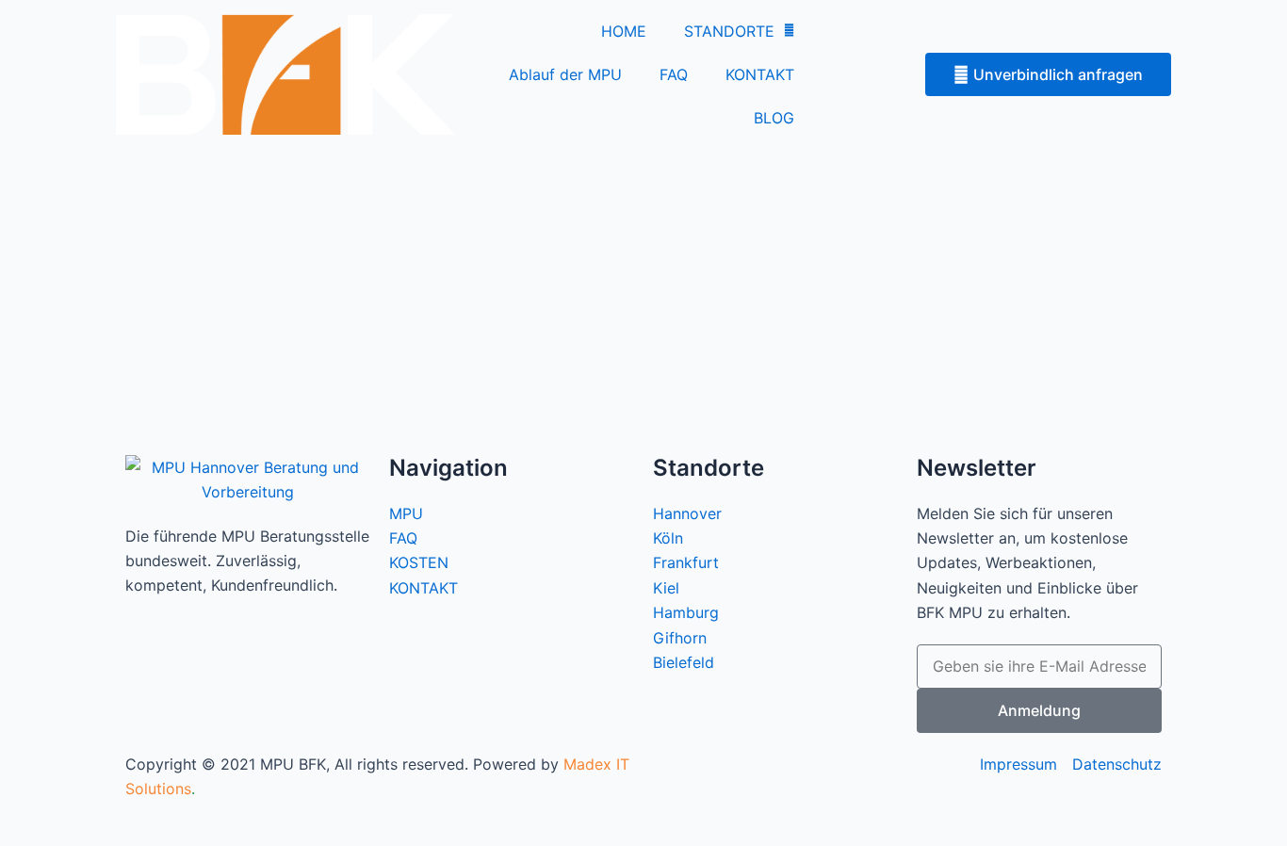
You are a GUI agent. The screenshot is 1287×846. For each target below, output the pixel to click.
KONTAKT (759, 74)
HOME (623, 31)
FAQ (674, 74)
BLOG (774, 117)
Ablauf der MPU (565, 74)
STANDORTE (729, 31)
